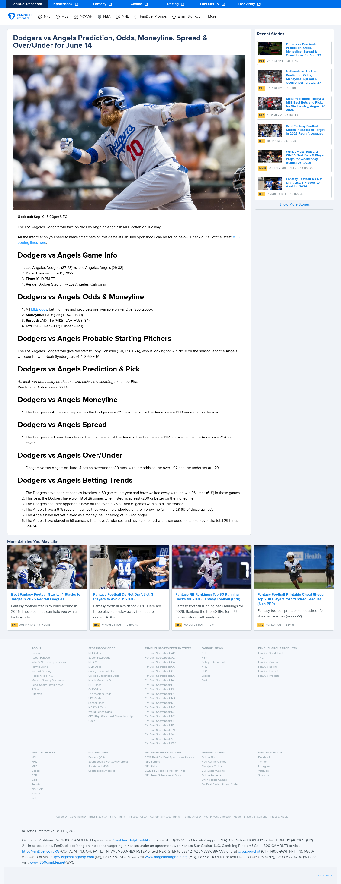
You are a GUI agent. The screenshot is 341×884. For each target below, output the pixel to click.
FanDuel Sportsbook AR (160, 653)
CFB (34, 775)
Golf (34, 780)
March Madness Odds (102, 680)
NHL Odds (94, 685)
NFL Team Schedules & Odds (163, 775)
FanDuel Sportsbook (271, 653)
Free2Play (246, 4)
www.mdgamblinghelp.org (166, 857)
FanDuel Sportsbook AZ (160, 658)
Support (37, 653)
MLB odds (39, 309)
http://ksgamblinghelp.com (72, 857)
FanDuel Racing (268, 667)
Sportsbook (63, 4)
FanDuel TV (209, 4)
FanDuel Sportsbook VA (160, 734)
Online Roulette (211, 775)
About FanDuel (41, 658)
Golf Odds (94, 689)
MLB (261, 61)
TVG (261, 658)
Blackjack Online (212, 766)
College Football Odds (102, 671)
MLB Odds (94, 667)
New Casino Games (214, 762)
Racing (173, 4)
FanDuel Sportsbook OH (160, 721)
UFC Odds (94, 698)
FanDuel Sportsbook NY (160, 716)
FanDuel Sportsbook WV (160, 743)
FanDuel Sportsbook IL (159, 685)
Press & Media (279, 816)
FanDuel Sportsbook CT (160, 671)
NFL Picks (151, 766)
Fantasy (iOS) (96, 757)
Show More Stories (294, 205)
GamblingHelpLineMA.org (134, 840)
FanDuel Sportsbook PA (159, 725)
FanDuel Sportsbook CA (160, 662)
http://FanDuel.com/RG (41, 851)
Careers (61, 816)
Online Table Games (214, 780)
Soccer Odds (96, 703)
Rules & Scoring (41, 671)
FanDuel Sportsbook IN (159, 689)
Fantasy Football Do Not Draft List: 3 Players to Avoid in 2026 (304, 182)
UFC (204, 671)
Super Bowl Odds (99, 658)
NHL (204, 667)
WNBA (263, 168)
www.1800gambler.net (47, 863)
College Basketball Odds (103, 676)
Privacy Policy (137, 816)
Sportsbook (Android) (101, 771)
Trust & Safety (97, 816)
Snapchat (264, 775)
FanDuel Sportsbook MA (160, 698)
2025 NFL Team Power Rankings (165, 771)
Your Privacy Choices (217, 816)
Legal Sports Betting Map (47, 685)
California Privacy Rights (165, 816)
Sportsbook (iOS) (98, 766)
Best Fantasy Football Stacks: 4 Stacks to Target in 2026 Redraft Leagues (305, 130)
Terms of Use (191, 816)
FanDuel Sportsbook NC (160, 707)
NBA (204, 658)
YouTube (263, 771)
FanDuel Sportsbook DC (160, 676)
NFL (261, 141)
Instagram (264, 766)
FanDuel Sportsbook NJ (160, 712)
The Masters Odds (99, 694)
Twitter (262, 762)
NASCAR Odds (97, 707)
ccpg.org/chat (249, 851)
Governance (77, 816)
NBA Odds (95, 662)
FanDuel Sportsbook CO (160, 667)
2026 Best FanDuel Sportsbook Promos (169, 757)
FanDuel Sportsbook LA (159, 694)
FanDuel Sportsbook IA (159, 680)
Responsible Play (42, 676)
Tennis (36, 784)
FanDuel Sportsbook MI (159, 703)
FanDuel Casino (268, 662)
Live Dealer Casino (213, 771)
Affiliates (37, 689)
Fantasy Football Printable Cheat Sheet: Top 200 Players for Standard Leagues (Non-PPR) (290, 599)
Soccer (206, 676)
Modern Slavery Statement (48, 680)
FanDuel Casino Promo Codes (220, 784)
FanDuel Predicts (269, 676)
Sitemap (37, 694)
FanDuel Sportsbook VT (160, 739)
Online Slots (209, 757)
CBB (34, 798)
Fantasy (99, 4)
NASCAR (37, 789)
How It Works (40, 667)
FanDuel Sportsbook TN (160, 730)
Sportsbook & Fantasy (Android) (108, 762)
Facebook (264, 757)
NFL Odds (94, 653)
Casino (136, 4)
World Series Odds (100, 712)
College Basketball (213, 662)
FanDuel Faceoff (268, 671)
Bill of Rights (118, 816)
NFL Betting (152, 762)
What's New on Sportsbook (49, 662)
